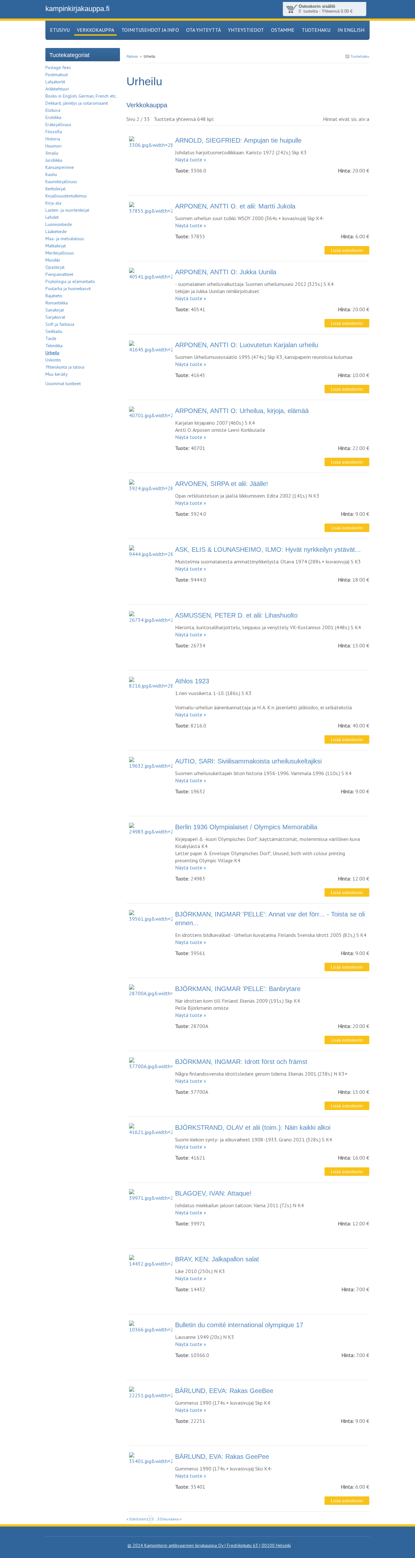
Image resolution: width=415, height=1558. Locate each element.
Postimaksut (56, 74)
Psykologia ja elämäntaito (70, 281)
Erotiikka (53, 117)
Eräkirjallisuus (58, 124)
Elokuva (52, 110)
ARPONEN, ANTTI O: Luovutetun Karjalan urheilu (246, 344)
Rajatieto (53, 296)
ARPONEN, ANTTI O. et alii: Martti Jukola (235, 206)
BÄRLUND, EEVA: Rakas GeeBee (224, 1390)
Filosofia (53, 132)
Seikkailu (53, 331)
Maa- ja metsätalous (64, 239)
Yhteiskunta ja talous (65, 367)
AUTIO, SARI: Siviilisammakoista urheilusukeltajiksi (248, 761)
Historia (52, 139)
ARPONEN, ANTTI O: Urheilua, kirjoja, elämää (242, 410)
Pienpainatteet (59, 274)
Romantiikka (56, 303)
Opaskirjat (55, 267)
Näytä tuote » (190, 159)
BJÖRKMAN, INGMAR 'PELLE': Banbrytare (238, 988)
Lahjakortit (55, 82)
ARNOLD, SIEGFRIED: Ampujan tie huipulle (238, 140)
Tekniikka (54, 345)
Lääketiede (56, 231)
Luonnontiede (58, 224)
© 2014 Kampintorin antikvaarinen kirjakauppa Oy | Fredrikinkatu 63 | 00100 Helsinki (209, 1545)
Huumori (53, 146)
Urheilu (52, 353)
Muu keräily (56, 374)
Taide (50, 338)
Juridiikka (53, 160)
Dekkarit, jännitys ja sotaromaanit (76, 103)
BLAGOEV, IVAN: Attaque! (213, 1193)
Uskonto (53, 360)
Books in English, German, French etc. (81, 96)
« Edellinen (136, 1519)
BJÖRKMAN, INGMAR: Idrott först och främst (241, 1061)
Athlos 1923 (192, 681)
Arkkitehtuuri (57, 89)
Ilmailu (51, 153)
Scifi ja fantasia (59, 324)
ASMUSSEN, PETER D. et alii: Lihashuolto (236, 615)
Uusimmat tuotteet (63, 383)
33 (159, 1519)
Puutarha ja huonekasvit (68, 288)
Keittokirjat (55, 189)
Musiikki (52, 260)
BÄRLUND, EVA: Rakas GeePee (222, 1456)
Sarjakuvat (55, 317)
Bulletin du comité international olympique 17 (239, 1324)
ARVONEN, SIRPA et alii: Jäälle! (221, 483)
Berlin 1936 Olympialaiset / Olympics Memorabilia (246, 827)
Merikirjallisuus (59, 253)
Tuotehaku (359, 56)
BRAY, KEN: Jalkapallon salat (217, 1259)
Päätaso (132, 56)
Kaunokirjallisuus (61, 181)
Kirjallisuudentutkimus (66, 196)
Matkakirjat (55, 246)
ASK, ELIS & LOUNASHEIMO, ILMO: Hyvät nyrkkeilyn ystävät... (268, 549)
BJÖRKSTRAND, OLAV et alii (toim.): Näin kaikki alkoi (252, 1127)
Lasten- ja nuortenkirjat (67, 210)
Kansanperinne (59, 167)
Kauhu (51, 174)
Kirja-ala (53, 203)
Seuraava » (172, 1519)
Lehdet (52, 217)
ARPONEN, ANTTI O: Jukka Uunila (225, 272)
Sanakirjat (54, 310)
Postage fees (58, 67)
